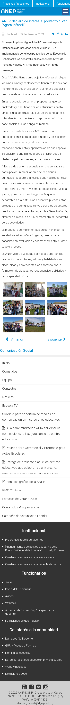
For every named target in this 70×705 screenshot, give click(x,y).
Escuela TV (10, 405)
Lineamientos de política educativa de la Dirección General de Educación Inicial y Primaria (34, 548)
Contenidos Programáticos (20, 507)
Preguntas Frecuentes (16, 3)
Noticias (8, 397)
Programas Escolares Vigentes (24, 539)
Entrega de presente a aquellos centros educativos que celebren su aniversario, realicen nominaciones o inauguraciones (31, 467)
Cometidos (9, 371)
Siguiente (55, 339)
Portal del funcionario (18, 589)
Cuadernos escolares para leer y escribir (30, 557)
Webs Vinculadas (16, 666)
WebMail (10, 603)
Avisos (9, 596)
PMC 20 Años (11, 490)
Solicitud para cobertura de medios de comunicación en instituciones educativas (31, 417)
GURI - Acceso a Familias (20, 645)
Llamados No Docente (19, 638)
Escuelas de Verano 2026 (19, 499)
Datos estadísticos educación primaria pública (33, 659)
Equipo (7, 380)
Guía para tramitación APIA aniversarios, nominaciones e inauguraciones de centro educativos (31, 433)
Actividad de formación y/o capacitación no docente (32, 612)
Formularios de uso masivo (22, 620)
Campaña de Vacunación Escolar (24, 516)
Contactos (9, 388)
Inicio (6, 363)
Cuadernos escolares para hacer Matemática (33, 564)
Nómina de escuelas (17, 652)
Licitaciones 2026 (16, 673)
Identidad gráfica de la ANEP (25, 482)
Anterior (16, 339)
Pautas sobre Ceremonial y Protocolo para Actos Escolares (33, 450)
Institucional (43, 3)
